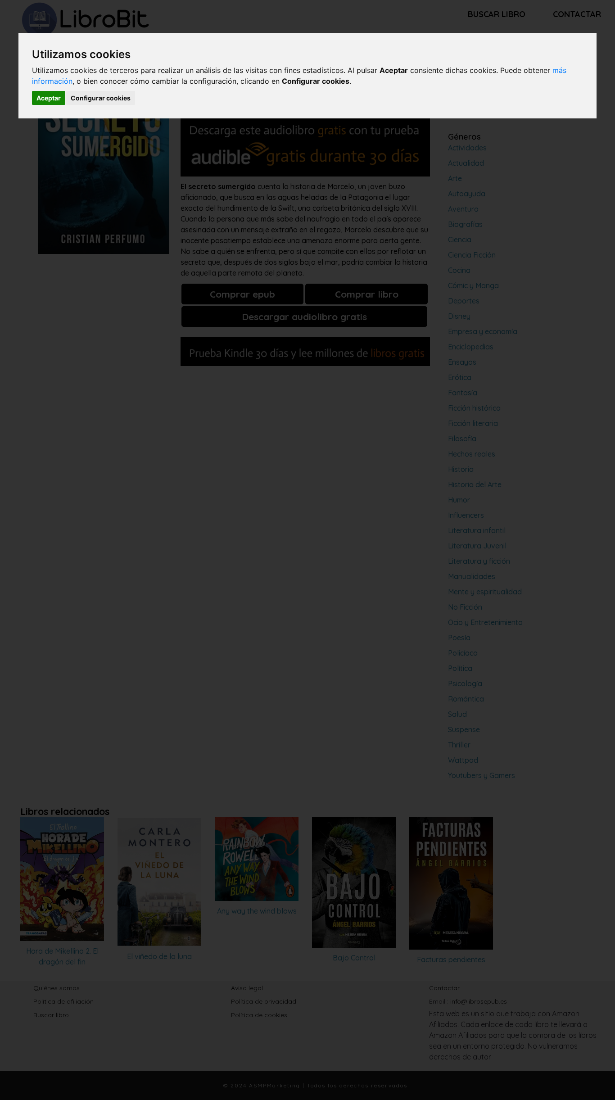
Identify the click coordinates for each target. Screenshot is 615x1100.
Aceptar (48, 98)
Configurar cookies (101, 98)
